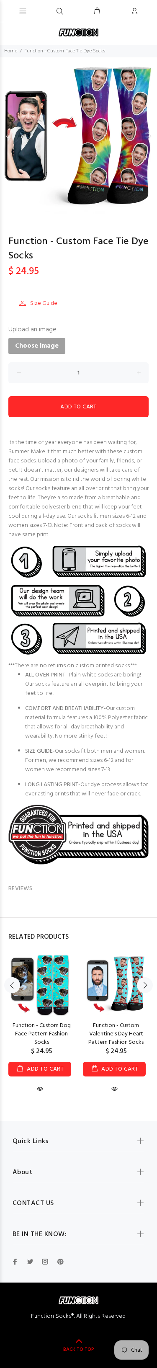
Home (10, 51)
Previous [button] (8, 136)
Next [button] (149, 136)
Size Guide (43, 303)
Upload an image (32, 329)
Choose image (37, 346)
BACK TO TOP (78, 1349)
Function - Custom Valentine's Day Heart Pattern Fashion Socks (116, 1034)
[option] (78, 135)
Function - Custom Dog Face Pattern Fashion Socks (42, 1034)
